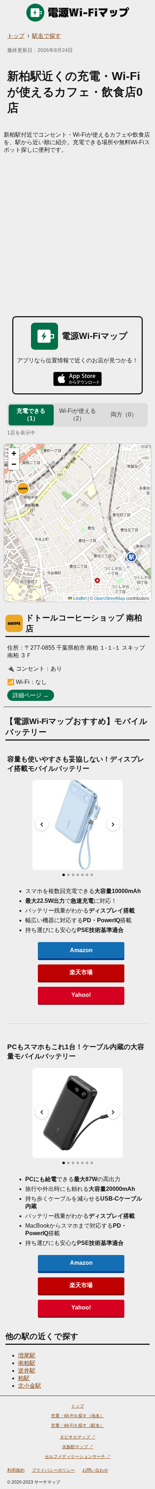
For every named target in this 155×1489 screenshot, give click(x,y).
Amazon (81, 950)
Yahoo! (81, 995)
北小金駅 (29, 1386)
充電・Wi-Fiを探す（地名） (77, 1415)
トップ (16, 36)
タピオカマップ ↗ (78, 1437)
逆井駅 (26, 1371)
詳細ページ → (31, 695)
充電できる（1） (31, 414)
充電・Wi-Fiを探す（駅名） (77, 1425)
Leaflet (79, 598)
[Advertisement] (77, 235)
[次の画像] (113, 824)
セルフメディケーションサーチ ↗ (78, 1456)
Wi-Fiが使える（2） (77, 414)
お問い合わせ (95, 1470)
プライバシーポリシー (53, 1470)
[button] (23, 488)
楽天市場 (81, 972)
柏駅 (24, 1378)
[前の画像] (41, 824)
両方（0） (124, 414)
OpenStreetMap (109, 598)
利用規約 (16, 1470)
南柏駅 (26, 1363)
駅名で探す (46, 36)
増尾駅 (26, 1355)
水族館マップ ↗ (77, 1446)
